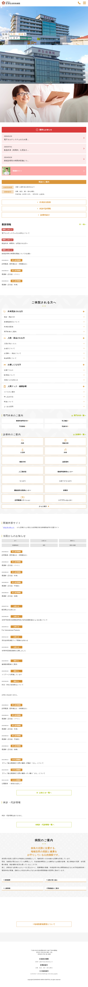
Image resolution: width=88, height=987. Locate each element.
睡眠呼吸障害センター (65, 321)
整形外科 (22, 311)
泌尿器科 (65, 311)
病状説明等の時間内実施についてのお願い (16, 176)
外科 (65, 302)
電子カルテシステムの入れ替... (16, 60)
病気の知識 (73, 394)
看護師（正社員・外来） (10, 207)
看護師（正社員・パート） (11, 197)
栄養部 (65, 340)
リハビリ (22, 330)
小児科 (22, 302)
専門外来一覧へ (80, 265)
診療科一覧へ (81, 284)
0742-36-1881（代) (46, 670)
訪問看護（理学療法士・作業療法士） (15, 186)
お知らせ (44, 390)
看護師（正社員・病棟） (10, 445)
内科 (22, 292)
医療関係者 (15, 394)
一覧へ (84, 147)
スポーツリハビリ (65, 330)
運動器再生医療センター (22, 340)
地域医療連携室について (44, 639)
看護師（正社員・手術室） (11, 435)
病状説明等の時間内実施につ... (16, 81)
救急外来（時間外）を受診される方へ (15, 166)
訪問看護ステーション (22, 349)
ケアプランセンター (65, 349)
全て (15, 390)
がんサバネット (8, 377)
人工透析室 (22, 321)
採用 (44, 394)
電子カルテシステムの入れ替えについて (16, 156)
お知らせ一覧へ (45, 454)
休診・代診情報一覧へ (45, 486)
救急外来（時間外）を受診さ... (16, 71)
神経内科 (65, 292)
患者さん (72, 390)
